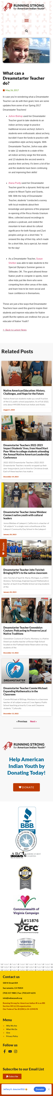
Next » (33, 721)
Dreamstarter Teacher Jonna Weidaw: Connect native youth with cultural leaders (25, 515)
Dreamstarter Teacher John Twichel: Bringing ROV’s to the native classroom (25, 571)
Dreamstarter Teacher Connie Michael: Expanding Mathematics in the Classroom (25, 691)
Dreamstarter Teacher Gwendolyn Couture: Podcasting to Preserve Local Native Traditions (24, 630)
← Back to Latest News (15, 329)
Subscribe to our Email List (23, 1069)
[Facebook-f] (4, 1051)
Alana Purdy (14, 183)
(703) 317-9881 (9, 993)
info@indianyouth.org (12, 998)
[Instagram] (15, 1051)
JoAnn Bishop (15, 116)
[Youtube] (10, 1051)
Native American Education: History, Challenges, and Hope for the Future (24, 392)
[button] (26, 20)
